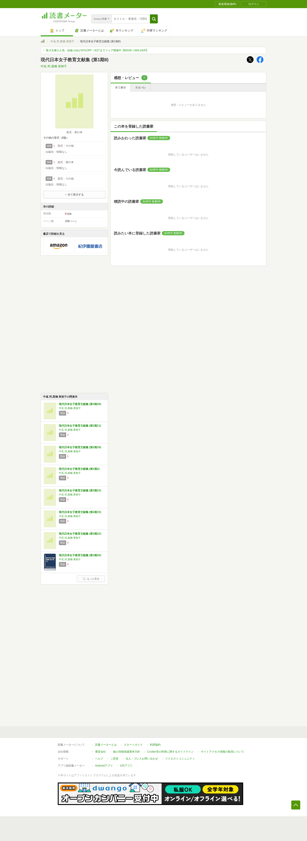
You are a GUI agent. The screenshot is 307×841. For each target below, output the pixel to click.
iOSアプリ (126, 765)
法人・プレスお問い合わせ (142, 758)
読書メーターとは (106, 744)
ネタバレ (140, 87)
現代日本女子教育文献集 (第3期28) (80, 404)
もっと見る (93, 578)
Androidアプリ (104, 765)
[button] (154, 18)
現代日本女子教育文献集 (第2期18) (80, 447)
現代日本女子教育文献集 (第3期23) (80, 490)
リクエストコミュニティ (180, 758)
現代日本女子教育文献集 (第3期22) (80, 533)
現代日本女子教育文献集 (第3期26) (80, 555)
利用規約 (155, 744)
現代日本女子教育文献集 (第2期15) (80, 512)
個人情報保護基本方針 (126, 751)
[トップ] (43, 41)
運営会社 (100, 751)
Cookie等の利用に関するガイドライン (170, 751)
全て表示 (120, 87)
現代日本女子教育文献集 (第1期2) (79, 468)
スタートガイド (133, 744)
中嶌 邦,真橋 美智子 (62, 41)
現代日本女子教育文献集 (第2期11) (80, 425)
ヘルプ (99, 758)
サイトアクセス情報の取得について (222, 751)
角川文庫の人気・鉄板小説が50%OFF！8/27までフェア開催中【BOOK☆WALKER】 (97, 50)
